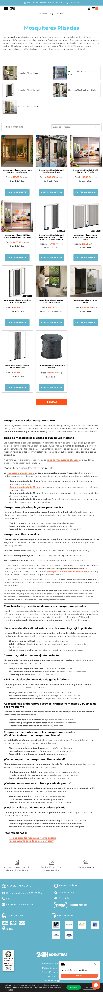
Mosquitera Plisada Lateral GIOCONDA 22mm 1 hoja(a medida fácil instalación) (51, 237)
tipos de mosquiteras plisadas (63, 460)
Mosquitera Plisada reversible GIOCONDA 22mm (17, 301)
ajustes (10, 990)
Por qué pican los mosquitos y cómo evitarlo (32, 838)
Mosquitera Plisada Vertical (28, 73)
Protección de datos (51, 972)
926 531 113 (74, 3)
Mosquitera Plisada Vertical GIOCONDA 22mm (51, 301)
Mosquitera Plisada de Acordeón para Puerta (82, 73)
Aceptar (73, 987)
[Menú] (12, 951)
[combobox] (73, 127)
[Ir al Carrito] (95, 9)
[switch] (8, 968)
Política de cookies (51, 968)
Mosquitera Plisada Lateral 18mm (86, 301)
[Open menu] (6, 8)
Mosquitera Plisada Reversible (29, 90)
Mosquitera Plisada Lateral (28, 107)
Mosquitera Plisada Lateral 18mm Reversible (17, 366)
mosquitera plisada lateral (21, 473)
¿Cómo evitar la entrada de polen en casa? (31, 841)
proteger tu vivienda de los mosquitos (67, 571)
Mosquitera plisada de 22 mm (24, 487)
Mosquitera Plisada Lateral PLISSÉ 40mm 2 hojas (51, 171)
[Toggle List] (97, 127)
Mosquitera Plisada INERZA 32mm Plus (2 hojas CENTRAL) (17, 236)
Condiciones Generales (51, 963)
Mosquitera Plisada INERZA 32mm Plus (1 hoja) (85, 171)
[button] (51, 402)
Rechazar (90, 987)
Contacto (51, 976)
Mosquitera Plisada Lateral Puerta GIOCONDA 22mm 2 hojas (85, 237)
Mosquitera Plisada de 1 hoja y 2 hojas (82, 90)
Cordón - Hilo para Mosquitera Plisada (51, 366)
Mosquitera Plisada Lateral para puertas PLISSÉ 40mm (17, 171)
